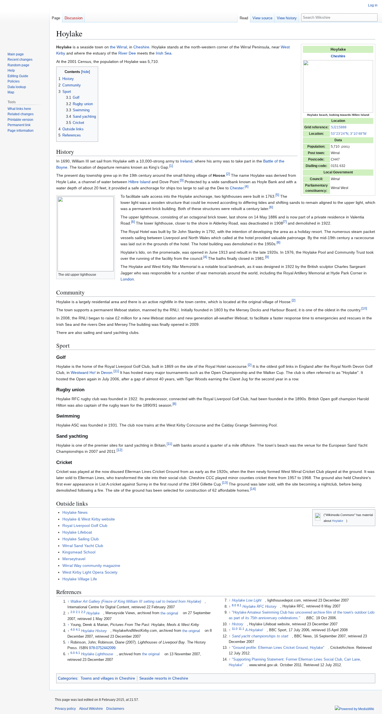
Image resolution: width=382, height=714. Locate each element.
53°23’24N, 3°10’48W (348, 134)
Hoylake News (75, 512)
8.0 (234, 605)
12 (119, 450)
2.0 (72, 611)
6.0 (72, 652)
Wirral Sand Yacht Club (82, 545)
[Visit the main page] (24, 22)
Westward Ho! (83, 372)
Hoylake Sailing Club (80, 539)
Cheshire (338, 56)
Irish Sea (163, 53)
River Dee (127, 53)
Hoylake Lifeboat (77, 532)
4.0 (72, 629)
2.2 (83, 611)
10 (364, 308)
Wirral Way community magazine (91, 565)
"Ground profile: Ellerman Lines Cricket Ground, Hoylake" (278, 648)
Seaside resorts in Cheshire (163, 678)
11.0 (234, 628)
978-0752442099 (102, 648)
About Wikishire (91, 709)
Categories (67, 678)
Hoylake (337, 520)
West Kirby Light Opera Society (89, 572)
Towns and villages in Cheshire (108, 678)
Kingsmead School (78, 552)
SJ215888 (338, 127)
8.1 (239, 605)
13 (225, 482)
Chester (237, 188)
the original (169, 613)
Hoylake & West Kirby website (88, 519)
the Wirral (118, 47)
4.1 (78, 629)
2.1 (78, 611)
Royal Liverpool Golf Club (84, 525)
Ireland (186, 161)
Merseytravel (73, 559)
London (127, 279)
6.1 (78, 652)
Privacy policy (65, 709)
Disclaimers (115, 709)
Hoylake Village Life (79, 579)
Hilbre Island (139, 182)
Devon (106, 372)
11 (116, 371)
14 (253, 489)
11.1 (241, 628)
